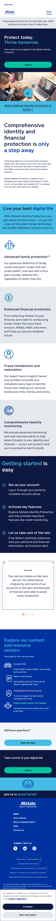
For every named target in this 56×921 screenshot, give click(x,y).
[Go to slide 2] (26, 614)
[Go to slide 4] (32, 614)
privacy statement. (18, 899)
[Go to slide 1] (23, 614)
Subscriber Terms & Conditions (28, 863)
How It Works (19, 818)
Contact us (18, 830)
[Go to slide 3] (29, 614)
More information (28, 915)
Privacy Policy (21, 859)
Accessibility (41, 868)
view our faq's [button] (28, 742)
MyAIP (16, 814)
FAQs (15, 826)
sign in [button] (28, 64)
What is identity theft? (24, 822)
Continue (28, 907)
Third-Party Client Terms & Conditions (23, 868)
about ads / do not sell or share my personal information (28, 872)
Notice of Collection (33, 859)
